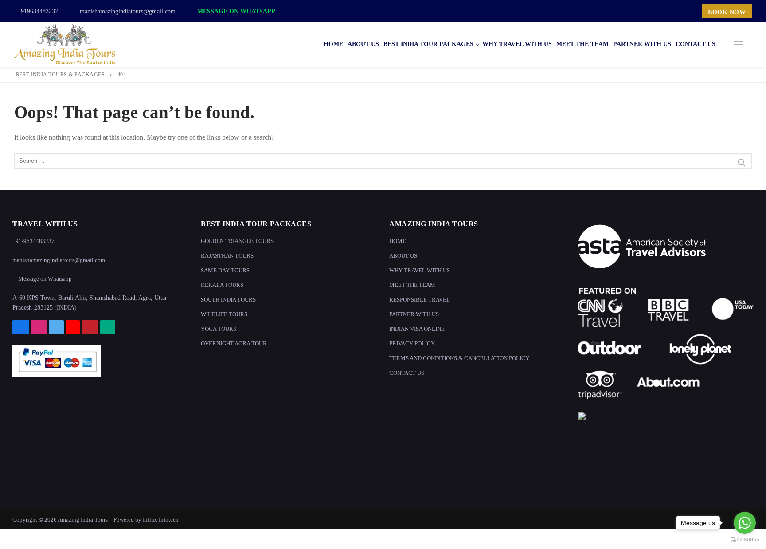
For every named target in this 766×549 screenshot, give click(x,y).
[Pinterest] (675, 11)
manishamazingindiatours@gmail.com (127, 11)
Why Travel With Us (419, 270)
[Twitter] (649, 11)
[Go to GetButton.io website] (745, 540)
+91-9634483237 (33, 241)
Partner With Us (414, 314)
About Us (403, 255)
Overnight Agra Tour (234, 343)
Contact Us (406, 372)
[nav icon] (738, 44)
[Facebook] (623, 11)
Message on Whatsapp (235, 11)
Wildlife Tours (224, 314)
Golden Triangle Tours (237, 241)
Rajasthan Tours (227, 255)
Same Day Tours (225, 270)
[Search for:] (383, 162)
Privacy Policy (412, 343)
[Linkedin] (688, 11)
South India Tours (228, 299)
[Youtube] (662, 11)
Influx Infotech (161, 519)
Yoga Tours (218, 328)
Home (397, 241)
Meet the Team (412, 285)
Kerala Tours (222, 285)
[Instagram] (636, 11)
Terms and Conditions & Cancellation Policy (459, 358)
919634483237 (38, 11)
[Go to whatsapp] (745, 523)
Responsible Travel (419, 299)
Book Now (727, 12)
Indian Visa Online (417, 328)
